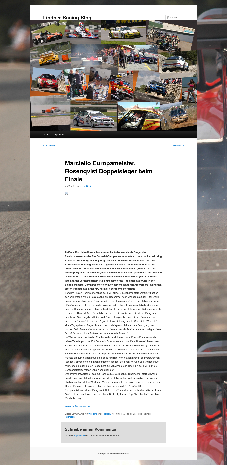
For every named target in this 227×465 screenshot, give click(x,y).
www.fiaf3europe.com (77, 406)
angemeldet (79, 435)
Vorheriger (49, 145)
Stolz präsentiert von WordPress (113, 453)
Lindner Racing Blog (67, 17)
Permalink (70, 416)
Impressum (59, 134)
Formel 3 (107, 413)
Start (46, 134)
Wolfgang (92, 413)
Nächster (178, 145)
